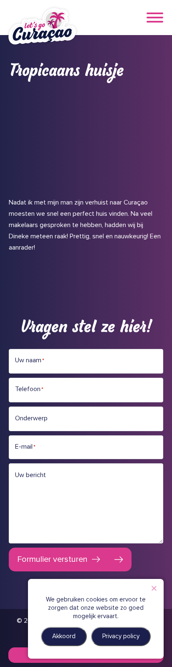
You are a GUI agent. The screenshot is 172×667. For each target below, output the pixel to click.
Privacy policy (120, 636)
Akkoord (64, 636)
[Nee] (153, 588)
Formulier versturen (52, 559)
